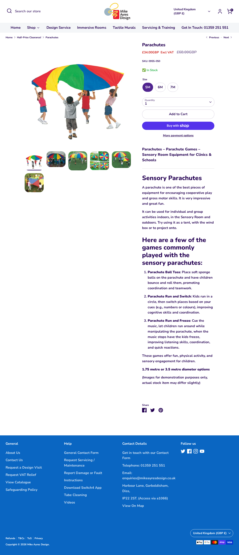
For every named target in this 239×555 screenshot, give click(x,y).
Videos (69, 502)
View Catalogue (18, 482)
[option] (78, 96)
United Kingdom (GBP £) (185, 11)
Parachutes (52, 37)
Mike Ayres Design (38, 544)
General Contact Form (81, 452)
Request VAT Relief (21, 475)
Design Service (58, 27)
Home (16, 27)
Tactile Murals (124, 27)
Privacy (39, 538)
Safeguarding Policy (21, 489)
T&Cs (21, 538)
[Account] (220, 11)
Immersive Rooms (91, 27)
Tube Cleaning (75, 495)
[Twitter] (183, 451)
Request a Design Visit (24, 467)
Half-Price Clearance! (29, 37)
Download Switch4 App (83, 487)
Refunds (10, 538)
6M (160, 87)
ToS (29, 538)
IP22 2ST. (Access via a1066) (145, 498)
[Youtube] (202, 451)
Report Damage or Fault (83, 473)
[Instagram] (195, 451)
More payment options (178, 135)
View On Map (133, 505)
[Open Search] (9, 11)
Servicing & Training (158, 27)
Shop (31, 27)
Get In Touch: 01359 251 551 (204, 27)
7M (172, 87)
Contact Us (14, 460)
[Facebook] (189, 451)
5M (147, 87)
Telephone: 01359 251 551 (143, 465)
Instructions (73, 480)
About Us (13, 452)
